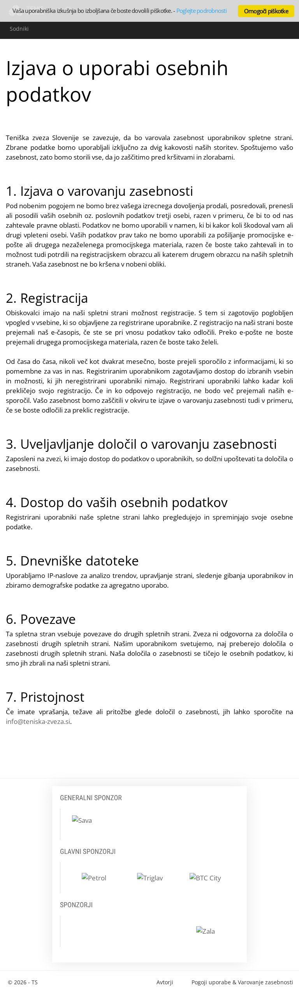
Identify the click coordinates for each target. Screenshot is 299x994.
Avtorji (165, 982)
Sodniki (19, 28)
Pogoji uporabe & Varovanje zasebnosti (242, 982)
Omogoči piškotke (266, 11)
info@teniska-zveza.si (38, 721)
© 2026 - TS (23, 982)
